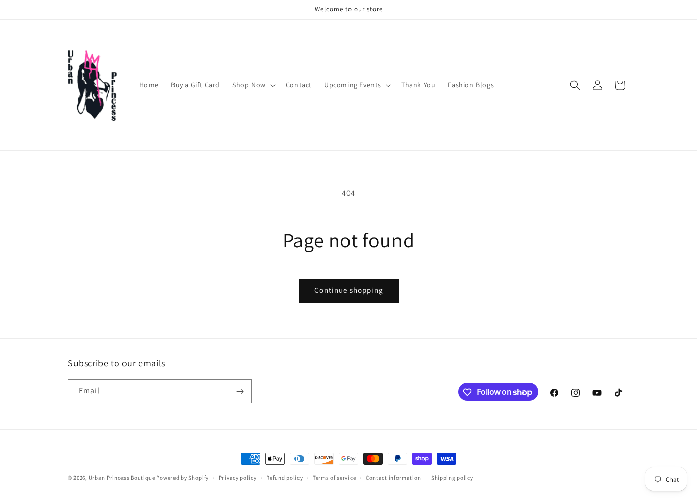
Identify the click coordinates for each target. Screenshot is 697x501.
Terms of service (334, 477)
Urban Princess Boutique (122, 477)
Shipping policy (452, 477)
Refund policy (284, 477)
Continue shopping (348, 290)
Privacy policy (238, 477)
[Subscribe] (240, 392)
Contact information (393, 477)
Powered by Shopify (182, 477)
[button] (253, 84)
